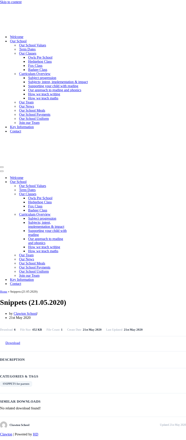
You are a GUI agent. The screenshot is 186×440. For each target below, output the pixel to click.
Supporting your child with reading (53, 86)
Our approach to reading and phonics (54, 90)
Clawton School (25, 313)
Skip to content (11, 2)
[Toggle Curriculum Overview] (79, 214)
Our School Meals (32, 110)
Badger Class (37, 70)
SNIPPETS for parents (16, 383)
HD (35, 434)
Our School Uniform (34, 118)
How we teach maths (43, 98)
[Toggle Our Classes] (79, 194)
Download (12, 343)
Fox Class (35, 65)
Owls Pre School (40, 57)
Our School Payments (34, 114)
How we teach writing (44, 94)
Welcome (16, 37)
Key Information (22, 127)
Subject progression (42, 78)
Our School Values (32, 45)
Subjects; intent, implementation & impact (58, 82)
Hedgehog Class (40, 61)
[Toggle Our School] (79, 182)
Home (3, 291)
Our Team (26, 102)
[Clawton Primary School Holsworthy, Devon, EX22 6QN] (13, 29)
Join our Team (29, 123)
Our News (26, 106)
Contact (15, 131)
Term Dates (27, 49)
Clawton (6, 434)
